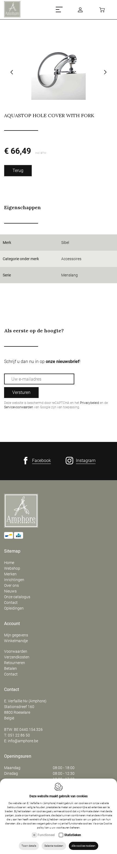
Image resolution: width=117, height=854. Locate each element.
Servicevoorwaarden (18, 407)
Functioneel (46, 835)
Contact (11, 602)
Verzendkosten (16, 657)
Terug (18, 170)
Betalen (10, 668)
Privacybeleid (89, 403)
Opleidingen (14, 608)
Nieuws (10, 591)
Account (12, 623)
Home (9, 562)
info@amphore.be (23, 741)
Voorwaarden (15, 651)
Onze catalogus (17, 597)
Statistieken (72, 835)
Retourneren (14, 663)
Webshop (12, 568)
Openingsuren (17, 756)
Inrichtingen (14, 580)
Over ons (11, 585)
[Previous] (12, 72)
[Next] (105, 72)
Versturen (21, 392)
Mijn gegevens (16, 635)
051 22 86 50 (19, 735)
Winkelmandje (16, 641)
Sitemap (12, 551)
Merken (10, 574)
